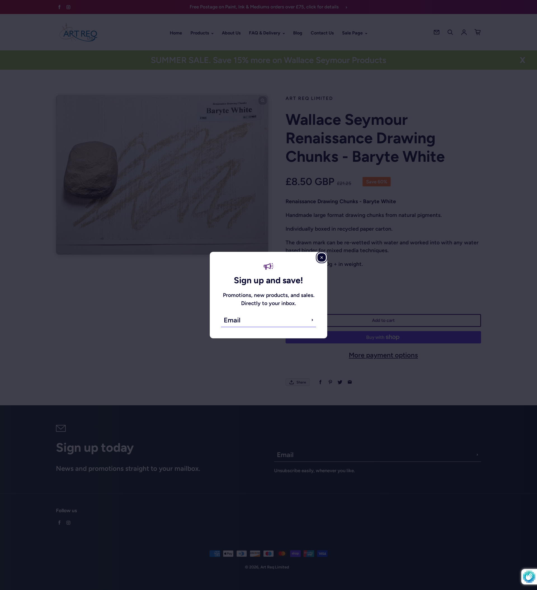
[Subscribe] (312, 320)
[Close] (321, 257)
